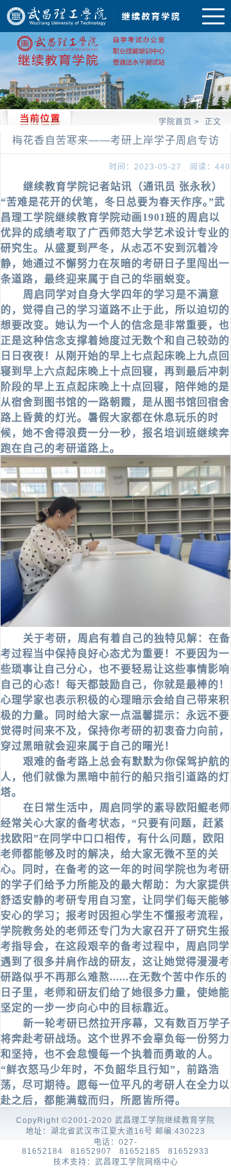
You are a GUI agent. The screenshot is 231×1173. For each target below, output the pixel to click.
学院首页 (175, 121)
